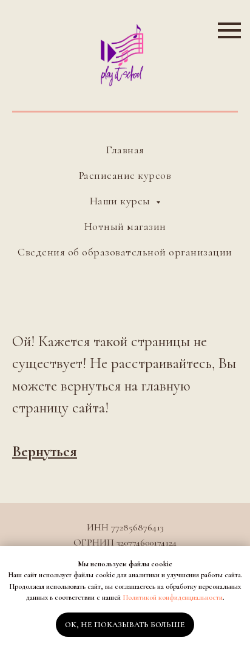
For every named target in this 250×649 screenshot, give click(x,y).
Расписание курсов (125, 175)
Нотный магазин (125, 226)
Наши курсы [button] (122, 200)
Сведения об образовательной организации (125, 252)
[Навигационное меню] (229, 30)
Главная (125, 149)
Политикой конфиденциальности (173, 597)
